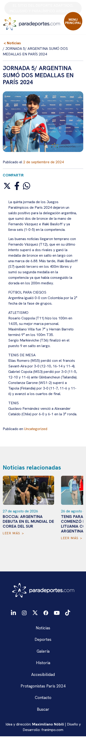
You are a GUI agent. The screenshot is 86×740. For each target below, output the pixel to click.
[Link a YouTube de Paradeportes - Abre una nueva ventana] (57, 612)
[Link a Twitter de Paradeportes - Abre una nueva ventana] (35, 612)
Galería (43, 651)
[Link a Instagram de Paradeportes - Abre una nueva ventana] (24, 612)
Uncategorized (35, 428)
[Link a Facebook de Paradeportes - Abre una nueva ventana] (45, 612)
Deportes (43, 639)
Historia (43, 662)
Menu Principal (73, 21)
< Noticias (12, 43)
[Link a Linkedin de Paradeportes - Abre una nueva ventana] (13, 612)
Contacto (43, 697)
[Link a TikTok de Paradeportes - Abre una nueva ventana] (67, 612)
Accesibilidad (43, 674)
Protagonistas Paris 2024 (43, 686)
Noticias (43, 627)
